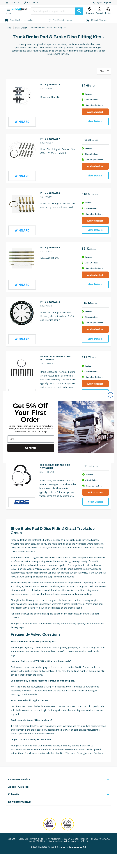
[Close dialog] (110, 394)
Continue (30, 447)
